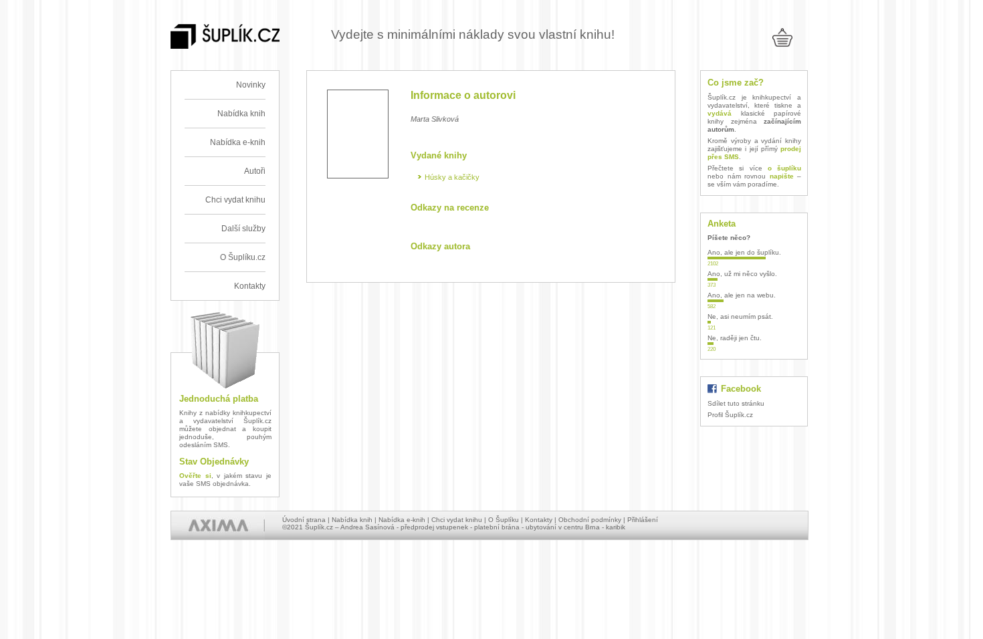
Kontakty (249, 286)
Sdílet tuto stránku (735, 403)
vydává (719, 113)
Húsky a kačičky (452, 177)
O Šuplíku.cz (242, 257)
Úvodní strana (304, 519)
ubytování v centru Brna (563, 527)
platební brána (497, 527)
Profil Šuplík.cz (730, 414)
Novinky (250, 85)
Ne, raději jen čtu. (734, 338)
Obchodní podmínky (589, 519)
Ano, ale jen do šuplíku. (744, 252)
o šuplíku (784, 168)
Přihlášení (642, 519)
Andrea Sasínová (367, 527)
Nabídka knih (241, 113)
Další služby (243, 228)
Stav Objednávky (214, 462)
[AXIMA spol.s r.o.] (218, 525)
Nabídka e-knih (237, 142)
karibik (615, 527)
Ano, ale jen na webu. (741, 295)
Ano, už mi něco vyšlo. (742, 273)
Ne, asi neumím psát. (740, 316)
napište (782, 176)
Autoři (254, 171)
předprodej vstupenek (434, 527)
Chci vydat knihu (235, 200)
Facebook (741, 389)
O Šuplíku (503, 519)
